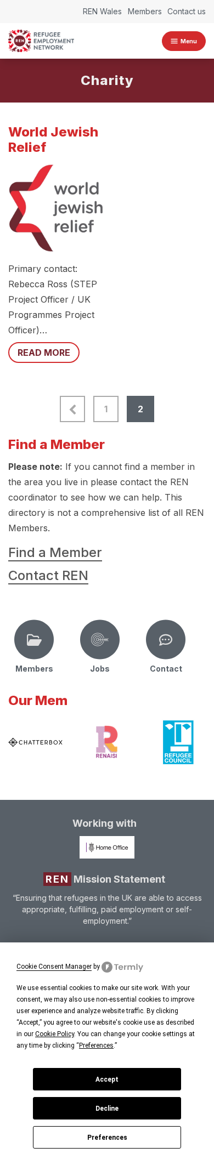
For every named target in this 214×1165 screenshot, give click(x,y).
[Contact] (165, 640)
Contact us (186, 11)
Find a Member (55, 552)
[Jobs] (100, 640)
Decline (107, 1108)
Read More (44, 352)
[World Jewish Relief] (55, 208)
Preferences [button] (96, 1045)
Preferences (107, 1137)
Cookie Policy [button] (54, 1034)
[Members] (34, 640)
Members (145, 11)
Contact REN (48, 575)
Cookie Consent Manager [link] (54, 966)
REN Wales (102, 11)
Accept (107, 1079)
